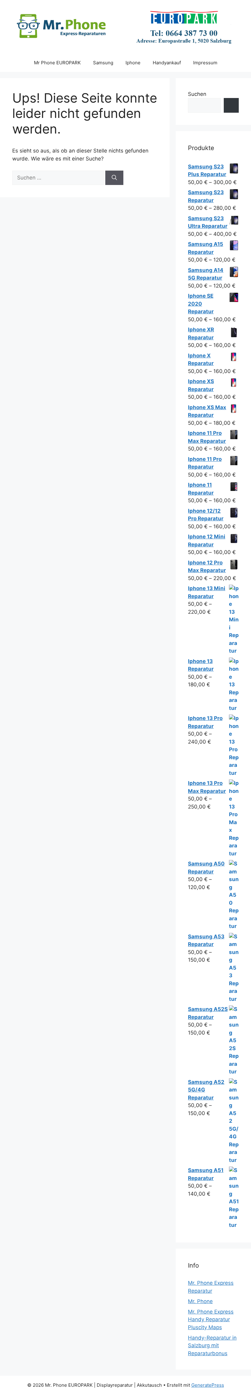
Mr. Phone (200, 1301)
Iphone (133, 63)
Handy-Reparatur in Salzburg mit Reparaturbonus (212, 1345)
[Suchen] (114, 178)
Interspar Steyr (176, 9)
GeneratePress (207, 1385)
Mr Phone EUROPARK (57, 63)
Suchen (197, 94)
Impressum (205, 63)
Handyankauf (167, 63)
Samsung (103, 63)
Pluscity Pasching (126, 9)
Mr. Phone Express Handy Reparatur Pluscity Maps (211, 1319)
